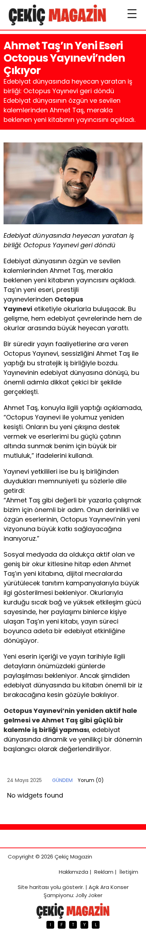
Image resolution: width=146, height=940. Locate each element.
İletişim (128, 872)
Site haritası (33, 887)
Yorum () (91, 780)
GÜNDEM (62, 780)
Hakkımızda (73, 872)
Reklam (103, 872)
